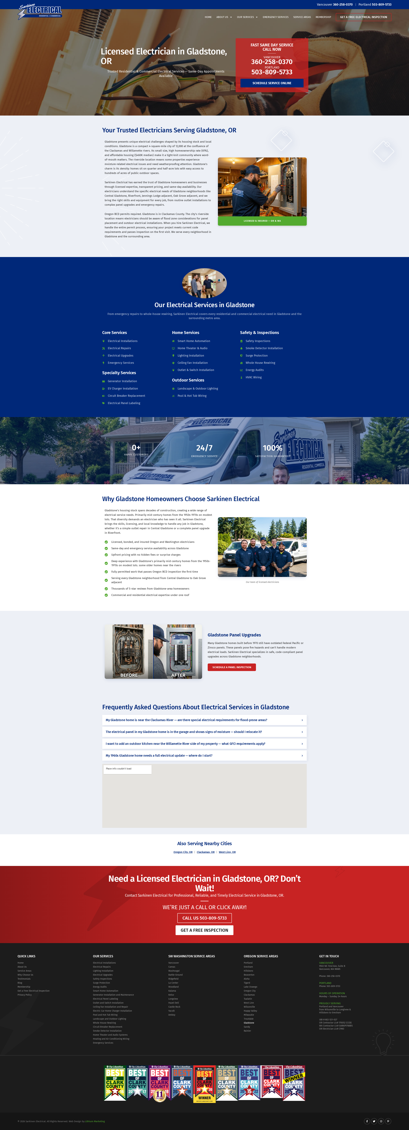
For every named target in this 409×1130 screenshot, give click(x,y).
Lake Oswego (250, 986)
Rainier (247, 1030)
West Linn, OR (227, 852)
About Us (222, 17)
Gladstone (249, 1022)
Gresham (248, 966)
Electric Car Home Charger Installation (112, 1010)
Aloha (247, 978)
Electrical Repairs (102, 966)
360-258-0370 (333, 976)
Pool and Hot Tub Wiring (105, 1014)
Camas (171, 966)
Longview (173, 998)
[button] (204, 720)
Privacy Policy (25, 994)
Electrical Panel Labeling (105, 998)
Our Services (245, 17)
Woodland (173, 986)
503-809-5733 (333, 986)
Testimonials (24, 978)
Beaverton (249, 974)
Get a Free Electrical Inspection (363, 17)
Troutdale (249, 1018)
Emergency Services (276, 17)
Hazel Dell (173, 1002)
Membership (323, 17)
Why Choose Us (25, 974)
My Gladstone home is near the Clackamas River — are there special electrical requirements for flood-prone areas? (186, 720)
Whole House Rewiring (104, 1022)
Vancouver (173, 962)
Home (208, 17)
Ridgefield (173, 978)
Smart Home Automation (105, 990)
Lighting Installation (103, 970)
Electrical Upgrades (103, 974)
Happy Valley (250, 1010)
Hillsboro (248, 970)
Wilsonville (249, 1006)
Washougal (174, 970)
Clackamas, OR (206, 852)
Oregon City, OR (183, 852)
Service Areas (302, 17)
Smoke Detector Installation (107, 1030)
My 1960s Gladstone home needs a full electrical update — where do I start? (159, 755)
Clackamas (249, 994)
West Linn (249, 1002)
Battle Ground (175, 974)
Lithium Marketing (95, 1121)
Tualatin (248, 998)
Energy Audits (100, 986)
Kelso (171, 994)
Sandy (247, 1026)
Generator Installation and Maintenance (113, 994)
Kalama (172, 990)
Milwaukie (249, 1014)
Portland (248, 962)
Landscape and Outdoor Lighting (109, 1018)
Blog (20, 982)
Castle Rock (174, 1006)
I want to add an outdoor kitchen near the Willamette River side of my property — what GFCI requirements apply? (185, 744)
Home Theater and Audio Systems (110, 1034)
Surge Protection (101, 982)
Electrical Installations (104, 962)
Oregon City (250, 990)
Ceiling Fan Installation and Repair (110, 1006)
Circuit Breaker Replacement (107, 1026)
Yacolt (171, 1010)
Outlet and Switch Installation (108, 1002)
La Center (173, 982)
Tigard (247, 982)
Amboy (171, 1014)
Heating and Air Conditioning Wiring (111, 1039)
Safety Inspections (102, 978)
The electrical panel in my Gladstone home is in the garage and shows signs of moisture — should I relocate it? (184, 732)
